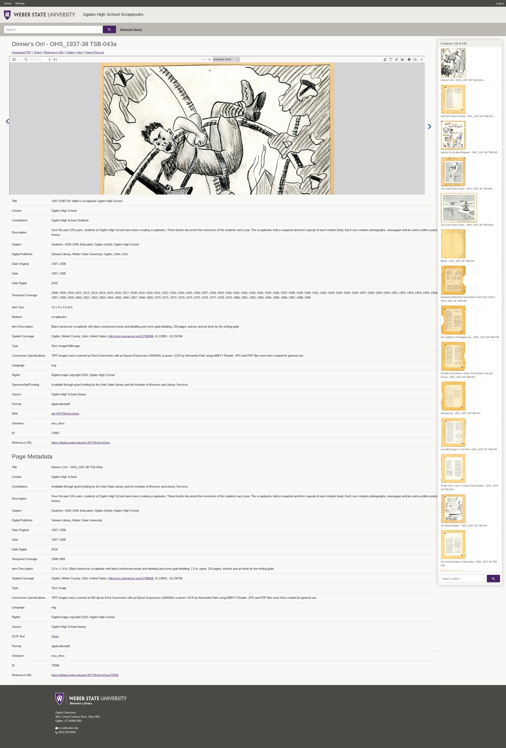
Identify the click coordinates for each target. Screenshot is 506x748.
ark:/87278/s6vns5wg (65, 413)
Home (7, 3)
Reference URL (54, 52)
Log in (500, 3)
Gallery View (74, 52)
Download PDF (21, 52)
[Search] (109, 29)
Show (55, 636)
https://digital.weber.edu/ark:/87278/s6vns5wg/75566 (85, 675)
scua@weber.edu (68, 727)
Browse (20, 3)
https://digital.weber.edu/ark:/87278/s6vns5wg (80, 442)
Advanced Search (131, 29)
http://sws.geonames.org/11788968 (130, 336)
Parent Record (94, 52)
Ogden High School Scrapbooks (113, 14)
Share (38, 52)
